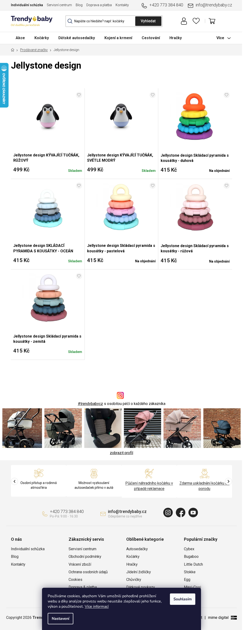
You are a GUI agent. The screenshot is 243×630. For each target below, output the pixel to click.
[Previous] (14, 481)
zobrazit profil (121, 453)
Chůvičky (133, 579)
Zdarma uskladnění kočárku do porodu (204, 486)
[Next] (228, 481)
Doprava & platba (83, 587)
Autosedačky (137, 549)
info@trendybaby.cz (214, 4)
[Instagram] (168, 512)
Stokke (190, 572)
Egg (187, 579)
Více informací (97, 606)
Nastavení (60, 618)
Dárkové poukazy (140, 587)
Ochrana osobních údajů (88, 572)
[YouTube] (193, 512)
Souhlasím (182, 599)
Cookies (75, 579)
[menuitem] (20, 38)
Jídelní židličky (138, 572)
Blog (79, 5)
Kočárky (133, 556)
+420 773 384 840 (166, 4)
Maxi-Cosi (192, 587)
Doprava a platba (99, 5)
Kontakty (122, 5)
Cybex (189, 549)
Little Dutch (193, 564)
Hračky (132, 564)
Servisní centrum (59, 5)
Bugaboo (191, 556)
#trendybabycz (90, 403)
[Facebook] (180, 512)
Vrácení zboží (80, 564)
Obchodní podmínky (85, 556)
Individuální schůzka (27, 5)
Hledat (148, 21)
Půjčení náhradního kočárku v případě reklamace (149, 486)
